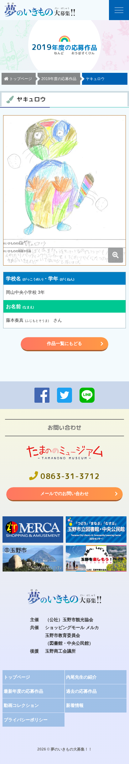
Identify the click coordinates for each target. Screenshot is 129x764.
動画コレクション (21, 705)
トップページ (17, 677)
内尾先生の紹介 (81, 677)
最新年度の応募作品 (23, 691)
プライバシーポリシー (26, 719)
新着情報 (75, 705)
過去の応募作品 (81, 691)
